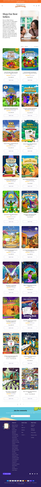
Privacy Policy (33, 432)
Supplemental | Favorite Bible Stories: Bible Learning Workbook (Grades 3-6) (11, 109)
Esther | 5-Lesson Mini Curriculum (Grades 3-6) (30, 286)
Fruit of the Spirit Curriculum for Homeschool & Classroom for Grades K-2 (30, 73)
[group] (11, 75)
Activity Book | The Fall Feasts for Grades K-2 (30, 357)
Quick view (11, 80)
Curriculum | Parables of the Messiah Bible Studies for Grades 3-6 (30, 109)
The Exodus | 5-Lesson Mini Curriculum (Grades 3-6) (11, 286)
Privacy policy (23, 482)
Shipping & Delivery (33, 426)
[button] (2, 5)
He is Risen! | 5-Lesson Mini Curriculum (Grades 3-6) (11, 321)
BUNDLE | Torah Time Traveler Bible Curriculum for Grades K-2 (11, 357)
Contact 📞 (24, 434)
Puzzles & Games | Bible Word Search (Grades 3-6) (30, 144)
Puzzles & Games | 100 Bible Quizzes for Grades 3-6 (11, 144)
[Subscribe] (29, 416)
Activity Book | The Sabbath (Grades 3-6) (11, 215)
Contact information (21, 483)
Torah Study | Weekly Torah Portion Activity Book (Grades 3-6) (11, 180)
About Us (23, 427)
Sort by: (22, 46)
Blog (22, 432)
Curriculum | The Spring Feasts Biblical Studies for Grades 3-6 (30, 250)
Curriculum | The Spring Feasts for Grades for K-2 (11, 250)
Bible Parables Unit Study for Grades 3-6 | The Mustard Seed (30, 180)
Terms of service (28, 482)
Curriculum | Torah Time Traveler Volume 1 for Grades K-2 (30, 215)
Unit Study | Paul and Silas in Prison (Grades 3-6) (30, 321)
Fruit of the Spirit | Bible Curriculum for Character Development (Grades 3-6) (11, 73)
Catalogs (32, 437)
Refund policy (18, 482)
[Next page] (23, 404)
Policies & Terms (34, 435)
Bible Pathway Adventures (11, 482)
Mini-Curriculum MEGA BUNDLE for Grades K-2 (30, 392)
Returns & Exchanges (33, 429)
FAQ (22, 425)
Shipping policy (34, 482)
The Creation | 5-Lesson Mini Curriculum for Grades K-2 (11, 392)
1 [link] (17, 404)
